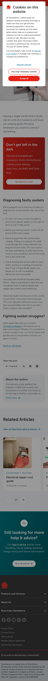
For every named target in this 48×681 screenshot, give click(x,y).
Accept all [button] (24, 78)
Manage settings (24, 65)
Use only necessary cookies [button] (24, 72)
